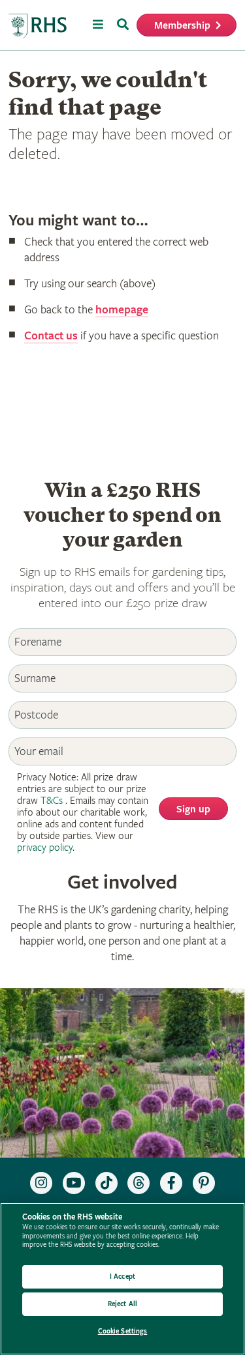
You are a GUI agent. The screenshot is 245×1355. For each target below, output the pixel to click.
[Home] (37, 26)
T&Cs (52, 801)
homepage (121, 310)
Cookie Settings (123, 1331)
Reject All (122, 1304)
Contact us (51, 336)
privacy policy (45, 848)
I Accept (122, 1276)
